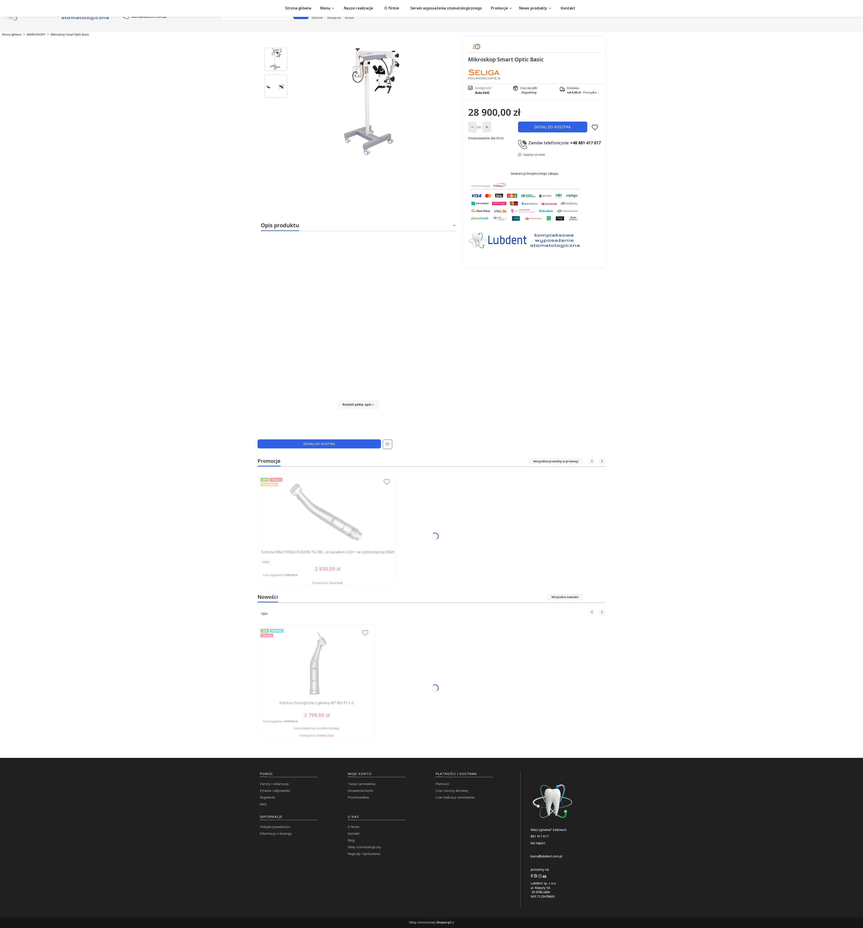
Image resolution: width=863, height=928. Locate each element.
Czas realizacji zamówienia (455, 797)
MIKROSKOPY (36, 34)
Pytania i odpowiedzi (275, 790)
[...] (372, 102)
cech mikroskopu (351, 334)
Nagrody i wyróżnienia (364, 854)
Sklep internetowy (430, 922)
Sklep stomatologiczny (364, 847)
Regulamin (267, 797)
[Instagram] (540, 876)
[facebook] (532, 876)
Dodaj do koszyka (552, 127)
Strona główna (11, 34)
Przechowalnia (358, 797)
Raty (263, 804)
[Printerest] (535, 876)
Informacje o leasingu (276, 833)
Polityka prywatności (275, 827)
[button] (358, 404)
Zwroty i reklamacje (274, 784)
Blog (351, 840)
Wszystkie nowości (565, 597)
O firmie (353, 827)
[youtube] (544, 876)
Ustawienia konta (360, 790)
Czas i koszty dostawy (452, 790)
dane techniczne (417, 334)
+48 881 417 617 (585, 142)
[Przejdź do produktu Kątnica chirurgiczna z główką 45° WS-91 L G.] (316, 663)
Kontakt (354, 833)
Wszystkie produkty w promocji (555, 461)
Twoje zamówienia (361, 784)
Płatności (442, 784)
